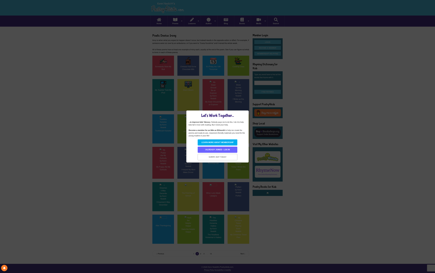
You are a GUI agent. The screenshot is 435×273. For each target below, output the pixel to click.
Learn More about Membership (217, 142)
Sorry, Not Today (217, 157)
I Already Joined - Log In (217, 150)
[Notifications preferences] (4, 268)
